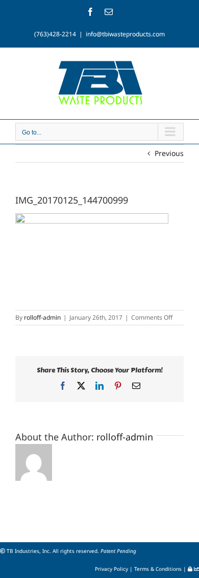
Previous (169, 153)
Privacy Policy (112, 568)
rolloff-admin (42, 317)
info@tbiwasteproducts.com (125, 34)
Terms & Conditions (158, 568)
